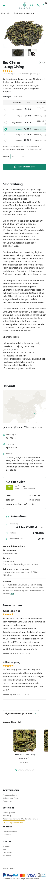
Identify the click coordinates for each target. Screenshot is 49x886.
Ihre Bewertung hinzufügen (29, 74)
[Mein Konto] (38, 5)
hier (12, 593)
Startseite (5, 13)
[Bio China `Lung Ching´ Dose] (31, 53)
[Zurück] (40, 62)
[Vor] (44, 62)
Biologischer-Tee (10, 798)
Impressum (8, 852)
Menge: (6, 156)
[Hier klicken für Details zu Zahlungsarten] (24, 875)
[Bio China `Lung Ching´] (18, 53)
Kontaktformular (10, 831)
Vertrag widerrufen (14, 823)
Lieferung (7, 815)
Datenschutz (8, 855)
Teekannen (8, 801)
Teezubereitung (10, 795)
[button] (16, 769)
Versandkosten (32, 146)
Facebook (7, 835)
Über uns (6, 846)
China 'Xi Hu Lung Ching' (24, 755)
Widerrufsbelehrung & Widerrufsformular (20, 819)
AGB (4, 849)
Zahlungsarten (9, 812)
